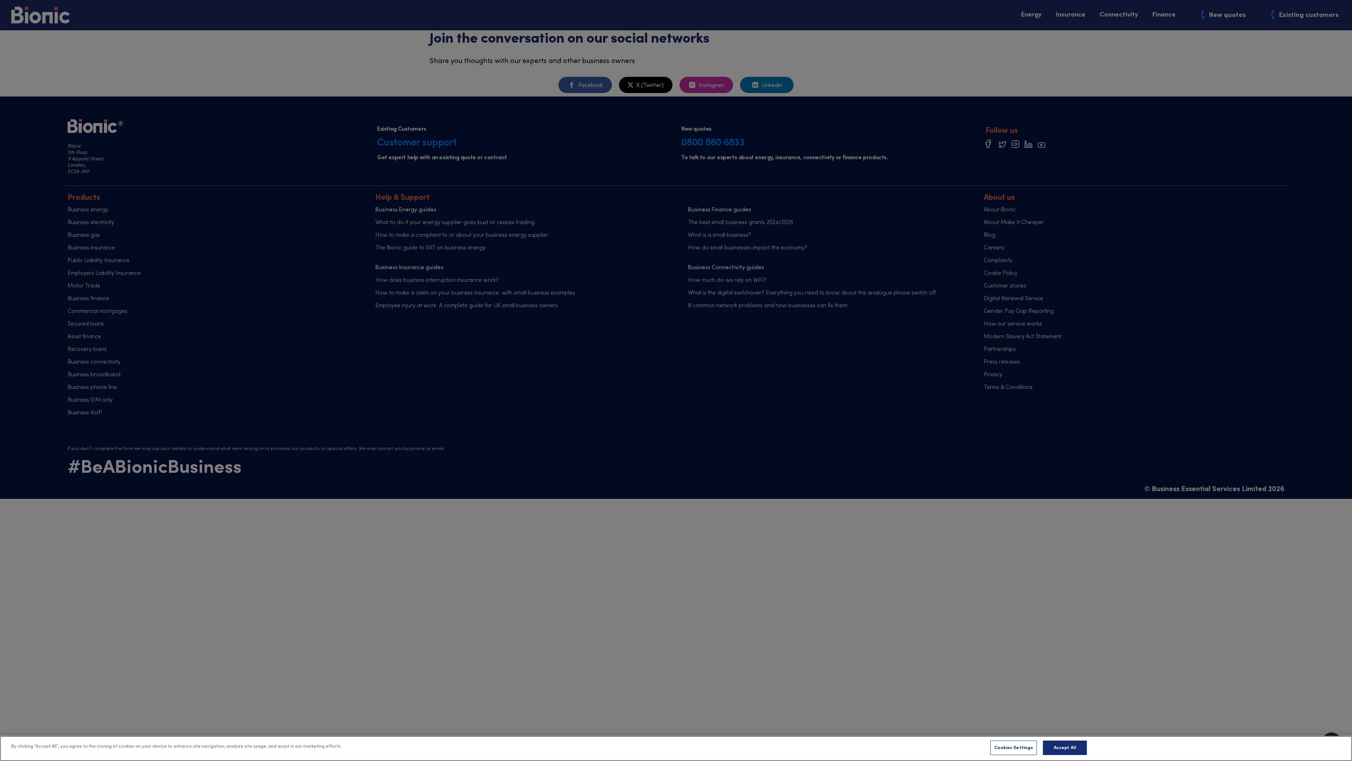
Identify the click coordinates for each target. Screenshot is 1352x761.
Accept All (1065, 747)
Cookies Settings (1013, 747)
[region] (676, 748)
